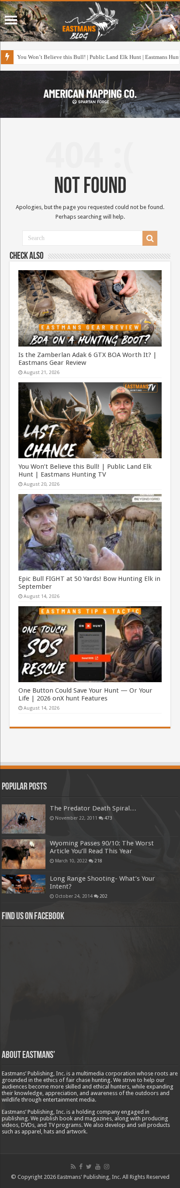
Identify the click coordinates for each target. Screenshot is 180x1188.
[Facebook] (80, 1166)
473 (108, 818)
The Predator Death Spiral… (93, 808)
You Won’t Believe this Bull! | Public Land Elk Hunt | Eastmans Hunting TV (85, 470)
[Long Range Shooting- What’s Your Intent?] (23, 884)
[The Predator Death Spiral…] (23, 818)
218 (98, 860)
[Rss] (73, 1166)
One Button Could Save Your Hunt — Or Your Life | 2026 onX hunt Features (85, 694)
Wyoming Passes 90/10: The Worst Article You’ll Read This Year (102, 847)
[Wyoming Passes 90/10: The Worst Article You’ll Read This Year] (23, 854)
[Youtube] (97, 1166)
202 (103, 896)
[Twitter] (89, 1166)
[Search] (149, 238)
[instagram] (106, 1166)
